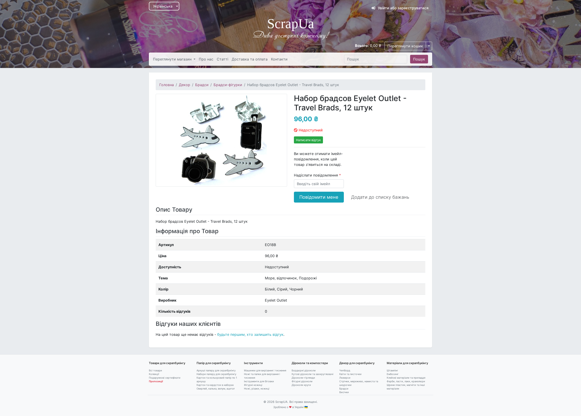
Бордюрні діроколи (304, 370)
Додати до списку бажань (380, 197)
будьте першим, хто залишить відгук (250, 334)
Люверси (344, 377)
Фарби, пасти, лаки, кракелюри (406, 381)
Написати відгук (308, 140)
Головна (166, 84)
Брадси (202, 84)
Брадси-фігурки (228, 84)
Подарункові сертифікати (164, 377)
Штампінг (392, 370)
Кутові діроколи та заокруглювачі (312, 374)
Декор (184, 84)
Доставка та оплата (250, 59)
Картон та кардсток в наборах (215, 385)
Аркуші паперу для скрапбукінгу (216, 370)
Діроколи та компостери (310, 363)
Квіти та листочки (350, 374)
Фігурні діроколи (302, 381)
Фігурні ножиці (253, 385)
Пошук (419, 59)
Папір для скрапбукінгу (214, 363)
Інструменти (253, 363)
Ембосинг (393, 374)
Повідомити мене (318, 197)
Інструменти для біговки (259, 381)
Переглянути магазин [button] (173, 59)
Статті (222, 59)
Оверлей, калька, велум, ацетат (216, 388)
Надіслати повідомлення (316, 175)
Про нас (206, 59)
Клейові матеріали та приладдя (406, 377)
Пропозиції (156, 381)
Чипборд (344, 370)
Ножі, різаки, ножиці (256, 388)
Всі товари (155, 370)
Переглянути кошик (405, 46)
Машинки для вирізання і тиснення (265, 370)
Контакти (279, 59)
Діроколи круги (301, 385)
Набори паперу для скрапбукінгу (216, 374)
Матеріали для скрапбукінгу (407, 363)
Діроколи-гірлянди (303, 377)
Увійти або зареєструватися (402, 8)
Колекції (154, 374)
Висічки (344, 392)
